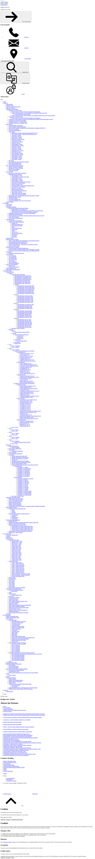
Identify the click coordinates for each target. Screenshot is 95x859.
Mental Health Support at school (16, 498)
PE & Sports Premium (14, 666)
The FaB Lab (15, 234)
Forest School (12, 449)
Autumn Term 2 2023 (16, 558)
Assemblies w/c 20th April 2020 (24, 492)
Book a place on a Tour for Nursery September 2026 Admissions (26, 111)
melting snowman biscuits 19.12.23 (28, 361)
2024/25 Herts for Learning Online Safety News (22, 526)
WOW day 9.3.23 (24, 413)
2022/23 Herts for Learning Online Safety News (22, 528)
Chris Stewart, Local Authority (18, 186)
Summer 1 (16, 309)
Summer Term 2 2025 (16, 547)
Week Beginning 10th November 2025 (25, 287)
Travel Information (13, 262)
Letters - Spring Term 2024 (18, 571)
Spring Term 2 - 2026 (16, 543)
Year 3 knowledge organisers (18, 656)
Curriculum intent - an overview (19, 621)
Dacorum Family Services (14, 608)
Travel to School (9, 254)
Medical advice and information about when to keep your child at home (27, 210)
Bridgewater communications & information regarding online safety (24, 522)
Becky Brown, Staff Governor (18, 183)
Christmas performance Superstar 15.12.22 (29, 396)
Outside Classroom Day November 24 (20, 457)
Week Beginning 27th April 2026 (24, 313)
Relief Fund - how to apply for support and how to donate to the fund (24, 250)
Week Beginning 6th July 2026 (24, 325)
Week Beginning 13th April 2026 (24, 310)
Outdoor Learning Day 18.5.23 (27, 422)
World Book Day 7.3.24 (25, 369)
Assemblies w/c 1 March (22, 467)
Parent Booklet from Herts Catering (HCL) (18, 242)
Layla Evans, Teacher (16, 140)
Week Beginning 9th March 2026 (24, 307)
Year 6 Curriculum (16, 651)
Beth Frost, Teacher (16, 143)
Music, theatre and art (13, 600)
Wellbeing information (14, 611)
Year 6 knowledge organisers (18, 660)
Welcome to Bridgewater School (13, 106)
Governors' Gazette (13, 198)
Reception (11, 329)
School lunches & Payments (12, 239)
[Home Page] (4, 4)
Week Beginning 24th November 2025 (25, 289)
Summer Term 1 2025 (16, 548)
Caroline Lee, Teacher (16, 149)
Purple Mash (14, 518)
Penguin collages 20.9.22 (25, 387)
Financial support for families (12, 247)
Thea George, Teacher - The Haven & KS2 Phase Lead (24, 134)
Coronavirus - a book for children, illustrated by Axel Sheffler (16, 719)
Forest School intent (16, 628)
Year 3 (10, 428)
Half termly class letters (14, 540)
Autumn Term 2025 (16, 546)
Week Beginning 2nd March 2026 (24, 305)
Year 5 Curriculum (16, 650)
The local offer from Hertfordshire (16, 670)
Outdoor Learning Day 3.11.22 (27, 393)
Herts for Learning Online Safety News (17, 525)
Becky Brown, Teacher (17, 138)
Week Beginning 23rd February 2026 (25, 304)
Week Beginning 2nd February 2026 (25, 300)
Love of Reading (12, 452)
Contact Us (5, 690)
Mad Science (14, 591)
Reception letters (12, 578)
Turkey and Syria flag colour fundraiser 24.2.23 (30, 411)
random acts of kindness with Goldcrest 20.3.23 (30, 416)
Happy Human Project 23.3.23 (27, 417)
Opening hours (9, 104)
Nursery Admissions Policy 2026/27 (22, 114)
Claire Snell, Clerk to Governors (19, 194)
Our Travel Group (13, 259)
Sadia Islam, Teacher (16, 146)
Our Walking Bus (13, 258)
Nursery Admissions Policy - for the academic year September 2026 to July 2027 (29, 113)
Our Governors (9, 171)
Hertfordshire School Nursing (15, 214)
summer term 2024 (21, 374)
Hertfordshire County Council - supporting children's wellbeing (17, 745)
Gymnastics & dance (13, 598)
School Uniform (9, 238)
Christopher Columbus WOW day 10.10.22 (29, 391)
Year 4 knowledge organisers (18, 657)
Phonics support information (15, 503)
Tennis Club (14, 229)
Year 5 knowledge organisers (18, 659)
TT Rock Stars (15, 515)
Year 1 (10, 344)
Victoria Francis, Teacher (17, 141)
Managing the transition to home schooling (12, 746)
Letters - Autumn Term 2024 (18, 568)
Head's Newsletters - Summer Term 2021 (21, 575)
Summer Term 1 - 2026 (17, 542)
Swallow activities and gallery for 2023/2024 (24, 350)
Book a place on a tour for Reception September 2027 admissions (26, 118)
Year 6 (10, 439)
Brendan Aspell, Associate (17, 189)
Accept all (8, 819)
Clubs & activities (10, 219)
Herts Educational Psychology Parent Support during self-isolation (17, 735)
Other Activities (12, 593)
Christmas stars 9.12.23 (25, 358)
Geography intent (15, 631)
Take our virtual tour (10, 108)
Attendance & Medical (11, 206)
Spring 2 (16, 303)
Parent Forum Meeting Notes (18, 576)
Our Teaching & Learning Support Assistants (19, 161)
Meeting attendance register (15, 196)
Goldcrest (14, 333)
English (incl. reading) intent (18, 627)
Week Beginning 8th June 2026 (24, 320)
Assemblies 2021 (18, 466)
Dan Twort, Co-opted (16, 188)
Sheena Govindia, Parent (17, 184)
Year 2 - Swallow (15, 349)
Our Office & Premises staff (15, 163)
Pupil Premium (12, 665)
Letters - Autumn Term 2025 (18, 565)
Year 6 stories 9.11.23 (24, 354)
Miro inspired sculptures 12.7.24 (27, 382)
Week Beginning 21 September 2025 (22, 278)
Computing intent (15, 625)
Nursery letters (12, 577)
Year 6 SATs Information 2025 (15, 501)
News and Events (7, 533)
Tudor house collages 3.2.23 (26, 402)
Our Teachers (12, 131)
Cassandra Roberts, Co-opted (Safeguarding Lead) (23, 185)
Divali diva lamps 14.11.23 (26, 357)
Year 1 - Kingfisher (16, 345)
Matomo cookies (7, 842)
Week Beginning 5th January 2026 (24, 295)
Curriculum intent (13, 620)
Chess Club (14, 237)
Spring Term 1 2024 (16, 557)
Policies (8, 676)
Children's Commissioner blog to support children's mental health (17, 731)
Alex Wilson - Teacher (17, 159)
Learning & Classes (7, 270)
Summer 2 (16, 318)
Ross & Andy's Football (17, 225)
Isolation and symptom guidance (16, 680)
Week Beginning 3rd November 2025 (25, 285)
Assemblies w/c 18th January (23, 473)
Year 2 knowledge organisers (18, 655)
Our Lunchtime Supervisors (15, 164)
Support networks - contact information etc (18, 610)
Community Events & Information (13, 588)
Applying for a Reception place (16, 116)
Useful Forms (9, 204)
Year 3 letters (12, 582)
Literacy (13, 511)
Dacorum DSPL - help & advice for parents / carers (14, 751)
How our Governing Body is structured (17, 173)
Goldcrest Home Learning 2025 (21, 334)
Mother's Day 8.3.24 (24, 371)
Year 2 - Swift (15, 427)
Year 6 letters (12, 586)
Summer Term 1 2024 (16, 555)
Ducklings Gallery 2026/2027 (18, 328)
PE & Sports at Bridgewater (15, 448)
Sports (10, 592)
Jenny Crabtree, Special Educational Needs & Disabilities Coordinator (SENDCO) (27, 128)
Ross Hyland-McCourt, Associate (19, 190)
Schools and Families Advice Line (10, 739)
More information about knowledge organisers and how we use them (27, 653)
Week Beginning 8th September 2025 (22, 275)
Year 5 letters (12, 585)
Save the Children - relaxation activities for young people (15, 729)
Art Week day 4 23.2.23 (25, 408)
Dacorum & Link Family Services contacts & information (16, 755)
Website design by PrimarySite (20, 793)
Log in (4, 694)
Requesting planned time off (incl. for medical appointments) (22, 213)
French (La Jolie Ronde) (17, 233)
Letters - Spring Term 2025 (18, 567)
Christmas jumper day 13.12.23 (27, 359)
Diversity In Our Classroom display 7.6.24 (29, 377)
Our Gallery (11, 454)
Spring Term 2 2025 (16, 550)
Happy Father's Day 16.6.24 (26, 381)
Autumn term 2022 (21, 384)
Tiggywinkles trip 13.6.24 (25, 378)
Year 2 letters (12, 581)
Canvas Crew (15, 232)
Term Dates (8, 205)
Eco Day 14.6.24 (24, 379)
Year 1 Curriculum (16, 645)
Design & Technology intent (18, 626)
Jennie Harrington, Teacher (18, 145)
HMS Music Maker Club (17, 224)
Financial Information (13, 667)
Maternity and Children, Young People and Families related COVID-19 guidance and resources (24, 715)
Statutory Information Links (12, 616)
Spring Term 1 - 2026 (16, 545)
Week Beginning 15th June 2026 (24, 322)
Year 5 (10, 436)
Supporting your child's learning (13, 497)
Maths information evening (15, 502)
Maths (13, 510)
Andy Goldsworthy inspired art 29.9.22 (28, 388)
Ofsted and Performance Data (12, 617)
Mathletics (14, 516)
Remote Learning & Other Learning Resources (19, 513)
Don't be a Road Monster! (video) (19, 463)
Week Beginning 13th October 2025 (22, 282)
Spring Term (20, 337)
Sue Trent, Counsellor (13, 129)
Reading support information (15, 504)
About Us (5, 103)
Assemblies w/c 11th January (23, 474)
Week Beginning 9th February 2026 (25, 302)
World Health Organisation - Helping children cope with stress (17, 747)
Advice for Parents (16, 685)
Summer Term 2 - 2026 (17, 541)
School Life (8, 444)
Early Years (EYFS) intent (17, 622)
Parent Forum (12, 265)
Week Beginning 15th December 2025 (25, 293)
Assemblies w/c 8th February (23, 469)
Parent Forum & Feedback (12, 264)
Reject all (3, 819)
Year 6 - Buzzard (15, 441)
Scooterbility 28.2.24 (24, 368)
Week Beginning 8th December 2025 (25, 292)
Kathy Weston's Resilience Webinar (17, 606)
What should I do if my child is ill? (19, 209)
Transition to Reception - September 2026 (18, 123)
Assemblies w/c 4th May (22, 489)
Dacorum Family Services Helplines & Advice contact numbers (17, 741)
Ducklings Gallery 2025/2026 (18, 274)
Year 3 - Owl (14, 431)
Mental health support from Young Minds (12, 722)
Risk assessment (12, 679)
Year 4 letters (12, 583)
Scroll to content (4, 3)
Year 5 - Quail (15, 438)
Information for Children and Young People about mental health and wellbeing (20, 737)
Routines (14, 512)
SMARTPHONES (13, 521)
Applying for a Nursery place (15, 110)
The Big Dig (14, 459)
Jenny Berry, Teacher (16, 135)
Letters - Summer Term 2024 (18, 570)
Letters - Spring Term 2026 (18, 563)
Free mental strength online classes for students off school (16, 750)
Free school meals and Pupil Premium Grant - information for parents (24, 249)
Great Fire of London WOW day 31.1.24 (29, 366)
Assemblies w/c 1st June (22, 486)
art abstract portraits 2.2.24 (26, 367)
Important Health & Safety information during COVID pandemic (23, 687)
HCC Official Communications (16, 218)
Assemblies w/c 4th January (23, 476)
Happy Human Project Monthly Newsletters (18, 612)
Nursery (10, 273)
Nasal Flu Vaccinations (14, 217)
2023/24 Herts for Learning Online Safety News (22, 527)
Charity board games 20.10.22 (26, 392)
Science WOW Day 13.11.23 (26, 355)
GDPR (7, 674)
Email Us (26, 47)
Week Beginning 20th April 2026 (24, 312)
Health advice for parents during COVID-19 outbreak (20, 689)
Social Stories (15, 686)
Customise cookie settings (17, 819)
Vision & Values (9, 105)
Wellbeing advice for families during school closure (20, 684)
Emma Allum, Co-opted (17, 179)
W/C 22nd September (22, 340)
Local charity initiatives (14, 602)
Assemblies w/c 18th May (23, 487)
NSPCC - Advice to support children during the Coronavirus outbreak (18, 726)
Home (4, 101)
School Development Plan (14, 199)
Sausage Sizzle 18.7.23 (25, 426)
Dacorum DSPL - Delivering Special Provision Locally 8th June (17, 736)
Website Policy (9, 779)
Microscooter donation (14, 263)
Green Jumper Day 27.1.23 (26, 401)
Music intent (14, 635)
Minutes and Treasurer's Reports (16, 168)
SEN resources (12, 682)
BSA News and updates (14, 169)
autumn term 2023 (21, 352)
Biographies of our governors (15, 174)
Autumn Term (20, 335)
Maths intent (14, 633)
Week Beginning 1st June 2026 (24, 319)
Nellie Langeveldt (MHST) (15, 130)
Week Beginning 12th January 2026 (25, 297)
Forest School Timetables (17, 451)
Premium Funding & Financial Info (14, 664)
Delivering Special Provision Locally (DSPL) (19, 607)
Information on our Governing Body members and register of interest (24, 195)
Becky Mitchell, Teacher (17, 153)
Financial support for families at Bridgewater (18, 248)
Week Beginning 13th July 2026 (24, 327)
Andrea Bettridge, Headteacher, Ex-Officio (21, 181)
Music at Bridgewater (13, 446)
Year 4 (10, 432)
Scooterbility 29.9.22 (24, 389)
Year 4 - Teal (14, 434)
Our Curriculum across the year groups (17, 642)
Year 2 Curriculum (16, 646)
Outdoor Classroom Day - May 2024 (20, 458)
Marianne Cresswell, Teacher (18, 139)
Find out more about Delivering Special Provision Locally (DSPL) (23, 672)
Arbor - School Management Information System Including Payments (24, 240)
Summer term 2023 (21, 419)
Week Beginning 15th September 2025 (23, 277)
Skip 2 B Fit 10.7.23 (24, 423)
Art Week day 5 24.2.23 (25, 409)
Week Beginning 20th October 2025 (22, 283)
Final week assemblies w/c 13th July (25, 478)
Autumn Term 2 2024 (16, 552)
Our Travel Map (12, 255)
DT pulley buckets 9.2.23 (25, 403)
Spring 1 (16, 294)
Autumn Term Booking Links (15, 220)
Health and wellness (13, 603)
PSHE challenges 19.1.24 (25, 363)
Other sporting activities (14, 597)
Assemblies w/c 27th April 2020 (24, 491)
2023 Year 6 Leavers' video (18, 496)
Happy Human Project (17, 228)
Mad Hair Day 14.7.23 (25, 424)
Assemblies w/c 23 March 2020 (24, 494)
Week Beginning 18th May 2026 (24, 317)
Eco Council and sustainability (15, 453)
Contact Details (9, 691)
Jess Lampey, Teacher (16, 148)
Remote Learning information (15, 681)
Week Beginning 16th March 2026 (24, 308)
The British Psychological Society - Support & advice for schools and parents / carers (22, 749)
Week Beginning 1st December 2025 (25, 290)
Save (13, 857)
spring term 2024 (21, 362)
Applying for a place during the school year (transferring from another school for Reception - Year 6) (31, 119)
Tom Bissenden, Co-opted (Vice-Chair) (20, 176)
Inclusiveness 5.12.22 (24, 394)
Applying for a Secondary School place (17, 120)
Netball (13, 230)
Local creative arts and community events (18, 601)
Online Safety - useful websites (16, 532)
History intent (15, 632)
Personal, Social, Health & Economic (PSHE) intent (23, 637)
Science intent (15, 641)
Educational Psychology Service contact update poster (15, 752)
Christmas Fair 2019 (13, 170)
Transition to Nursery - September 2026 (17, 121)
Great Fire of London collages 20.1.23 (28, 399)
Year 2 (10, 348)
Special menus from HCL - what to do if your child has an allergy (23, 244)
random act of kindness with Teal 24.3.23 (29, 418)
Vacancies (8, 613)
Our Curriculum (9, 618)
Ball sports (11, 596)
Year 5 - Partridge (15, 437)
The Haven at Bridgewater (12, 535)
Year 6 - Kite (14, 443)
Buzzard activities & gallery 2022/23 (22, 442)
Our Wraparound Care (11, 268)
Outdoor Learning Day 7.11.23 (27, 353)
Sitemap (5, 773)
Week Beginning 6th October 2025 (22, 280)
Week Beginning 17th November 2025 (25, 288)
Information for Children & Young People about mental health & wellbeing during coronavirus (24, 713)
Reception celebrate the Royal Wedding (20, 461)
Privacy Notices (12, 675)
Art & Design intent (16, 623)
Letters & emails (9, 538)
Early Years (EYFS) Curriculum (19, 643)
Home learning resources (11, 507)
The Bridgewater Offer (14, 671)
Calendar (8, 536)
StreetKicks (14, 235)
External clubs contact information (16, 222)
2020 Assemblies (18, 477)
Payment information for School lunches (18, 243)
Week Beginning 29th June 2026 (24, 324)
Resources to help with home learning (17, 508)
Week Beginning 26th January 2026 (25, 299)
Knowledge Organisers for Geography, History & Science (21, 652)
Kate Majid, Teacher (16, 151)
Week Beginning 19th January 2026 (25, 298)
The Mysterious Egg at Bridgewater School (21, 462)
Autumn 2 (16, 284)
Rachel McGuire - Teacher (17, 150)
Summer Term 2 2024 (16, 553)
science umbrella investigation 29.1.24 (28, 364)
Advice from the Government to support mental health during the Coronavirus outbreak (22, 717)
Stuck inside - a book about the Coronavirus (13, 744)
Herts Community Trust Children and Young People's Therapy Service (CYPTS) (26, 215)
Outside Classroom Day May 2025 (19, 456)
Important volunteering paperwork (16, 253)
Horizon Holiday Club (17, 595)
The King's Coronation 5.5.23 (26, 421)
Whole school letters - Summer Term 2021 (21, 573)
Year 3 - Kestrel (15, 429)
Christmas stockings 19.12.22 (26, 397)
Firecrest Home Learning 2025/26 (21, 332)
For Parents (5, 203)
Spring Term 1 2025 (16, 551)
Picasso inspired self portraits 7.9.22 (28, 386)
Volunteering (9, 252)
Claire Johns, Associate (17, 191)
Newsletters (8, 537)
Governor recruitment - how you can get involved (20, 200)
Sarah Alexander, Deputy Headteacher (17, 126)
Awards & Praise (10, 201)
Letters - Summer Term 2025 (18, 566)
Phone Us (26, 37)
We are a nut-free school (14, 245)
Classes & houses (10, 272)
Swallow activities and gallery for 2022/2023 (24, 383)
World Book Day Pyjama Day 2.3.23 (28, 412)
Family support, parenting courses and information (20, 605)
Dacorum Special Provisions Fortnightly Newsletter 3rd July (16, 734)
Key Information (7, 615)
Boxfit (13, 227)
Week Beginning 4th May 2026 (24, 314)
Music (10, 661)
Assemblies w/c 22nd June (23, 482)
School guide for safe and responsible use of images (20, 531)
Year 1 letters (12, 580)
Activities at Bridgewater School (16, 590)
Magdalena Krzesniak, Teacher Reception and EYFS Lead (24, 133)
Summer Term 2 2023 (16, 560)
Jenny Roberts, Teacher (17, 155)
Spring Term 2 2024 (16, 556)
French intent (14, 630)
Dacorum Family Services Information (11, 740)
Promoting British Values (11, 662)
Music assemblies (15, 447)
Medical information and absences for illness (18, 208)
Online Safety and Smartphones (13, 269)
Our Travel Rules (12, 257)
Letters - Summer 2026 (17, 562)
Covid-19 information (11, 677)
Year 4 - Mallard (15, 433)
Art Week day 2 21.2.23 (25, 406)
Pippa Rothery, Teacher (17, 158)
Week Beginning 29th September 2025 (23, 279)
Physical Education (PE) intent (18, 636)
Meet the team (9, 124)
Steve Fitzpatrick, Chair (17, 175)
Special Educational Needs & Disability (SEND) (16, 669)
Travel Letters (12, 260)
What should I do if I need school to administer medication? (25, 212)
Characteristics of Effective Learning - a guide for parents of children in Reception (27, 506)
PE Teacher (11, 160)
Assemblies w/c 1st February (23, 471)
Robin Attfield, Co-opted (17, 180)
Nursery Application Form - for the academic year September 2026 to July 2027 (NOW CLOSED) (33, 115)
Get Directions (27, 58)
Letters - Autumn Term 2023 (18, 572)
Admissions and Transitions (12, 109)
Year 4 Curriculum (16, 648)
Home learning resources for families (17, 587)
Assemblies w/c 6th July (22, 479)
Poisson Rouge (15, 517)
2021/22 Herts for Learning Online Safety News (22, 530)
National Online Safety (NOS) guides (17, 523)
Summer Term (20, 338)
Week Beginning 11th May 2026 (24, 315)
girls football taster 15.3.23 (26, 414)
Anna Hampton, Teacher (17, 144)
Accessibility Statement (11, 780)
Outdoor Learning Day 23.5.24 (27, 376)
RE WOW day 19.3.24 (25, 372)
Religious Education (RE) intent (19, 640)
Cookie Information (10, 778)
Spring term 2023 (21, 398)
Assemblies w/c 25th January (23, 472)
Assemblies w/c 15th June (23, 483)
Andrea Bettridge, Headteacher (16, 125)
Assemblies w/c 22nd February (24, 468)
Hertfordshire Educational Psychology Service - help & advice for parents (19, 754)
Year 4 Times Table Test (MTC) (16, 499)
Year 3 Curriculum (16, 647)
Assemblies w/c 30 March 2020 (24, 493)
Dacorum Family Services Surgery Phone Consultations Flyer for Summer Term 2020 (22, 742)
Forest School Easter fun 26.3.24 (27, 373)
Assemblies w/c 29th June (23, 481)
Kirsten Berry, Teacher (17, 136)
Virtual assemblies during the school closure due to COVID (25, 464)
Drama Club (14, 223)
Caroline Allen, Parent (16, 178)
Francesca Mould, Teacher (17, 154)
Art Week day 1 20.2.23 (25, 404)
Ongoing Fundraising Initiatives (16, 166)
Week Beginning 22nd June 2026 (24, 323)
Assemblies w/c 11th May (23, 488)
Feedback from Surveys (14, 267)
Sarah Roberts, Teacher (17, 156)
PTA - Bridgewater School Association (14, 165)
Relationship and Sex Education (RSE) (20, 638)
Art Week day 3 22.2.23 (25, 407)
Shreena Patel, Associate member (19, 193)
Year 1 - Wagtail (15, 347)
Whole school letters (13, 561)
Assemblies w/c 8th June (22, 484)
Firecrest (13, 330)
